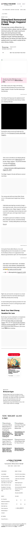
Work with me (4, 506)
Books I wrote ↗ (4, 503)
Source (4, 224)
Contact (3, 512)
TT (20, 500)
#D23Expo (12, 163)
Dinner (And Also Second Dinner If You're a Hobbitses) (20, 489)
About (23, 3)
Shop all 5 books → (5, 519)
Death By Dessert (18, 482)
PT (24, 500)
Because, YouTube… (5, 478)
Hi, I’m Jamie (4, 499)
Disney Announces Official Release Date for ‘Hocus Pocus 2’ (20, 449)
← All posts (4, 13)
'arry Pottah (3, 474)
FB (20, 504)
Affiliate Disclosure (14, 533)
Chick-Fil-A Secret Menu (20, 474)
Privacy (3, 532)
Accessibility (24, 532)
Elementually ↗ (4, 510)
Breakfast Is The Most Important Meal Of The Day (6, 489)
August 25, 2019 (7, 170)
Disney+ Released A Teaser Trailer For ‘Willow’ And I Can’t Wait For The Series (7, 449)
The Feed (19, 3)
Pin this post (14, 355)
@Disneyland (19, 159)
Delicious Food (18, 485)
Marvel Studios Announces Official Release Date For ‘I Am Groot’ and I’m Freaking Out (7, 434)
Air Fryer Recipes (5, 476)
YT (16, 504)
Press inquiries (4, 508)
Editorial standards (5, 501)
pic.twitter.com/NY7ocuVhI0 (14, 269)
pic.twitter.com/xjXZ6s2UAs (9, 165)
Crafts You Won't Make (20, 476)
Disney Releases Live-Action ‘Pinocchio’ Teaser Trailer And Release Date (20, 433)
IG (16, 500)
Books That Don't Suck (6, 485)
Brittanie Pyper (8, 392)
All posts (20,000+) (19, 492)
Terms (7, 532)
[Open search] (21, 6)
